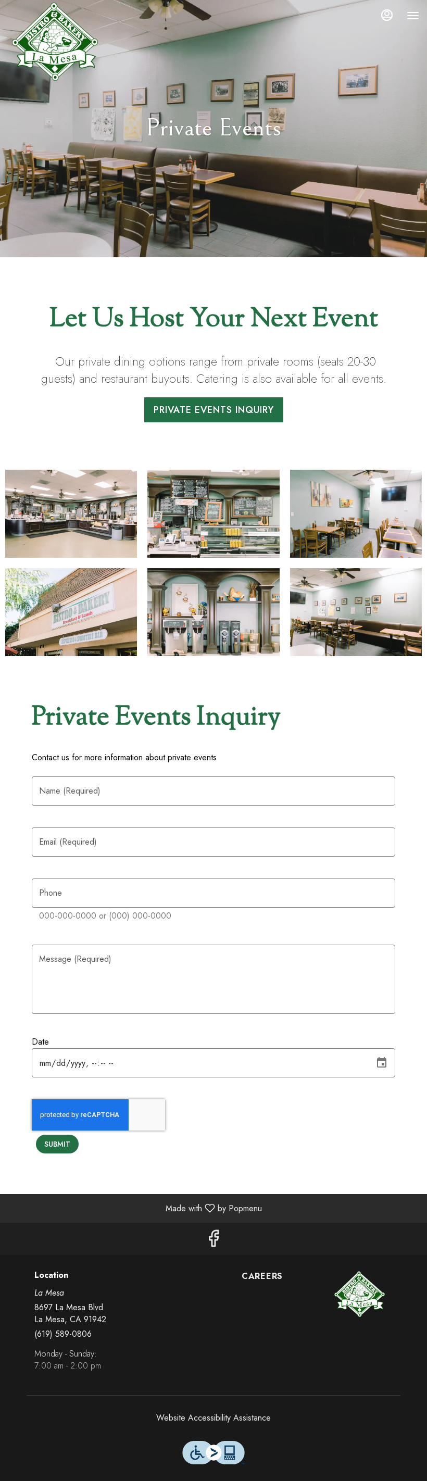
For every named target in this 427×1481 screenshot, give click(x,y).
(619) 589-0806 (63, 1334)
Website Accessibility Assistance (213, 1418)
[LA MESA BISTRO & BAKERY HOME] (55, 42)
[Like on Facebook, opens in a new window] (213, 1241)
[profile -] (387, 15)
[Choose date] (381, 1062)
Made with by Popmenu (135, 1208)
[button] (71, 514)
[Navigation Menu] (412, 15)
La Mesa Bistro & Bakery (359, 1294)
